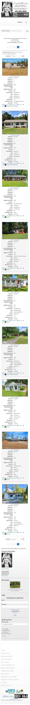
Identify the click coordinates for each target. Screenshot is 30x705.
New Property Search (15, 41)
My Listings (5, 662)
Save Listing (6, 104)
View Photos (13, 104)
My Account (5, 674)
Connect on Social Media (10, 679)
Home (3, 650)
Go (27, 30)
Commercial (5, 53)
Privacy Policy (6, 685)
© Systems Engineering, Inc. (15, 698)
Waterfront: (10, 99)
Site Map (4, 682)
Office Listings (6, 659)
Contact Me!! (5, 653)
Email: (3, 600)
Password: (4, 604)
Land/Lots (20, 52)
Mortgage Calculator (8, 676)
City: (12, 94)
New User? (15, 613)
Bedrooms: (10, 79)
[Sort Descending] (23, 56)
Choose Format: (6, 52)
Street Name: (9, 92)
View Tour (20, 104)
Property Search (7, 656)
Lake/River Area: (9, 101)
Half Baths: (10, 83)
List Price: (10, 78)
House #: (11, 91)
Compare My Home (7, 671)
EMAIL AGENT (5, 575)
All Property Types (12, 53)
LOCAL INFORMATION (8, 665)
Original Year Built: (8, 89)
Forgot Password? (15, 609)
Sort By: (8, 56)
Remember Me (15, 611)
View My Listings (5, 569)
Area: (11, 96)
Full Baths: (10, 81)
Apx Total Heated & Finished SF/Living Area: (8, 86)
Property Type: (5, 622)
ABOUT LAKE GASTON (7, 668)
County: (11, 97)
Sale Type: (10, 103)
